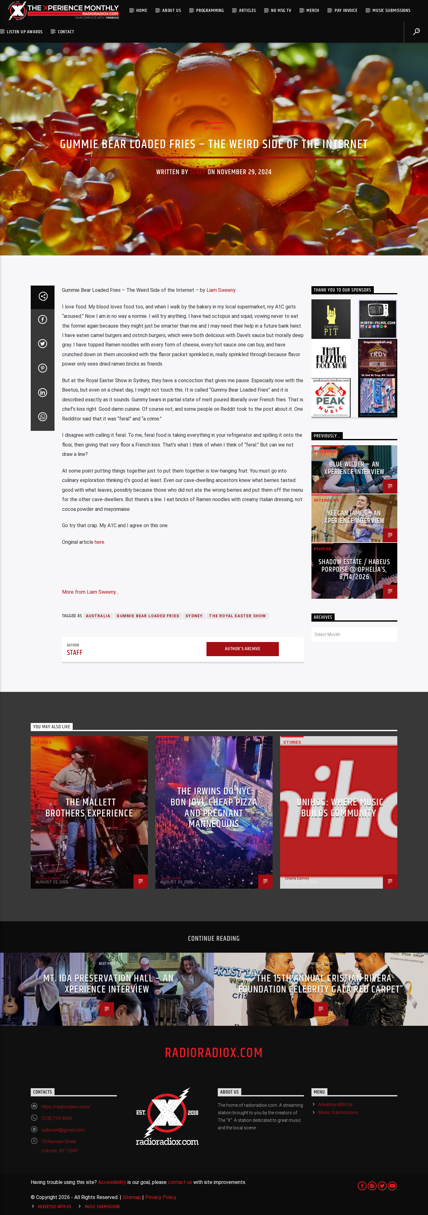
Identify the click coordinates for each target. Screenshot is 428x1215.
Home (141, 10)
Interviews (326, 451)
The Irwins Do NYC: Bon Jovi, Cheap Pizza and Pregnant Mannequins (214, 808)
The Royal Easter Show (237, 616)
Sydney (194, 616)
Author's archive (242, 649)
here (99, 542)
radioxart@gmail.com (63, 1129)
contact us (180, 1182)
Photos (322, 549)
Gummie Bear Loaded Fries (148, 616)
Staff (198, 172)
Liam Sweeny (221, 290)
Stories (214, 128)
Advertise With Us (335, 1104)
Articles (247, 10)
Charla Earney (47, 878)
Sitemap (132, 1197)
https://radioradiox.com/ (66, 1106)
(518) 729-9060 (56, 1118)
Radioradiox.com (214, 1053)
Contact (66, 32)
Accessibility (112, 1182)
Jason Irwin (170, 878)
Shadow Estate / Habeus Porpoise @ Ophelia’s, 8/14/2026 (354, 570)
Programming (210, 10)
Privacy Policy (160, 1197)
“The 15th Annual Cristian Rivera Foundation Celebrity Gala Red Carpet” (321, 984)
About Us (171, 10)
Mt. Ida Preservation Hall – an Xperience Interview (108, 984)
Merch (312, 10)
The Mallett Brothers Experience (89, 808)
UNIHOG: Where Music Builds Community (340, 808)
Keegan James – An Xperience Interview (354, 517)
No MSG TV (281, 10)
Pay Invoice (346, 10)
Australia (98, 616)
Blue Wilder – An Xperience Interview (354, 468)
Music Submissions (391, 10)
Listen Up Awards (25, 32)
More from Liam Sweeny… (90, 592)
